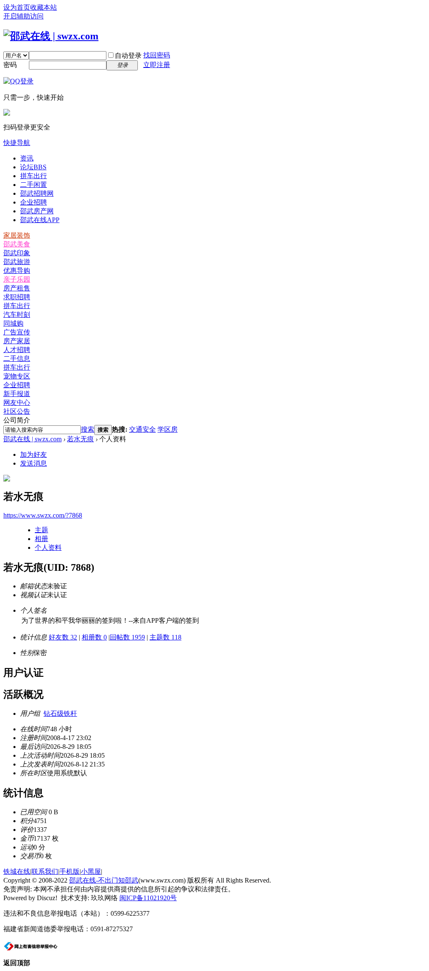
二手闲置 (33, 184)
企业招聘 (33, 202)
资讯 (27, 158)
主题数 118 (165, 637)
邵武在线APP (39, 219)
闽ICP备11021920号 (148, 897)
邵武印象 (16, 252)
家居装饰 (16, 235)
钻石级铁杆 (60, 713)
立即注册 (156, 64)
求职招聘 (16, 296)
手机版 (69, 871)
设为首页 (16, 7)
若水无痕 (80, 439)
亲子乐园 (16, 279)
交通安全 (142, 429)
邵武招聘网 (37, 193)
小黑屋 (91, 871)
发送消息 (33, 463)
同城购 (13, 323)
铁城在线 (16, 871)
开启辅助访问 (23, 16)
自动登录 (128, 55)
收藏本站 (43, 7)
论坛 (33, 167)
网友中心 (16, 402)
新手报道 (16, 393)
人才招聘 (16, 349)
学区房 (168, 429)
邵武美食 (16, 244)
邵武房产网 (37, 211)
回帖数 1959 (127, 637)
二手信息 (16, 358)
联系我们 (44, 871)
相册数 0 (94, 637)
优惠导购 (16, 270)
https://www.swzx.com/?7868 (42, 515)
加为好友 (33, 454)
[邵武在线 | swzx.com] (50, 36)
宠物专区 (16, 376)
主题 (41, 529)
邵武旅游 (16, 261)
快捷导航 (16, 142)
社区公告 (16, 411)
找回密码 (156, 55)
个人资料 (48, 547)
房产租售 (16, 288)
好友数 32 (63, 637)
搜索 (87, 429)
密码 (10, 64)
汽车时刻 (16, 314)
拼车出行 (33, 175)
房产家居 (16, 340)
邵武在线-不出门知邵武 (103, 880)
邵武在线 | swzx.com (32, 439)
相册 (41, 538)
